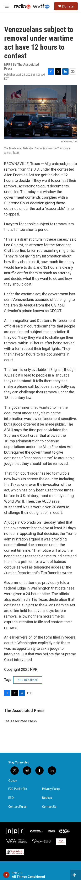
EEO (11, 797)
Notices (47, 797)
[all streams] (75, 875)
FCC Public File (17, 788)
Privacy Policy (51, 788)
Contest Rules (17, 806)
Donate (68, 6)
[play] (6, 875)
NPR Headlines (28, 680)
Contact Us (49, 806)
